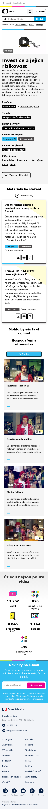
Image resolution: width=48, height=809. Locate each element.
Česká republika (21, 24)
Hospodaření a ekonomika (16, 117)
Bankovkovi (9, 106)
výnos (40, 160)
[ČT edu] (8, 12)
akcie (12, 164)
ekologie (39, 24)
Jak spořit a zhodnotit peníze (18, 128)
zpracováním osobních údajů (30, 698)
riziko (32, 160)
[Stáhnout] (18, 257)
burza (5, 164)
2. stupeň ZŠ (9, 138)
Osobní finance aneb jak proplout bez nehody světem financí (22, 208)
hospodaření (8, 160)
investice (22, 160)
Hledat (39, 19)
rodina (31, 24)
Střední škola (26, 138)
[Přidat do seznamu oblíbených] (30, 257)
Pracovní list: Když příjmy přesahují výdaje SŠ (19, 272)
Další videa (24, 354)
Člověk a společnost (13, 149)
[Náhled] (24, 257)
